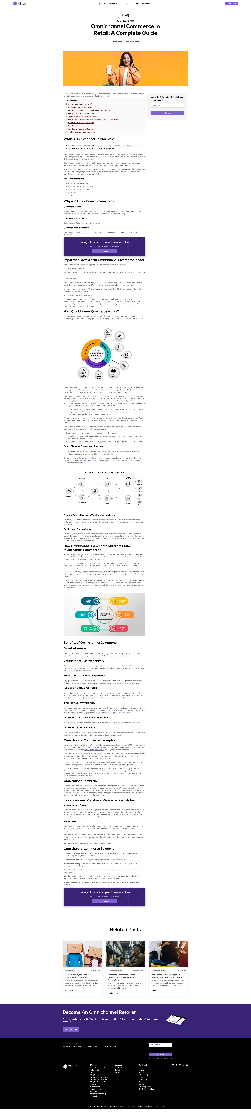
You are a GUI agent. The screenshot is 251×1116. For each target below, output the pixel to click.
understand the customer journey (79, 671)
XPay (92, 1072)
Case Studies (143, 1080)
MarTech (118, 1072)
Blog (140, 1082)
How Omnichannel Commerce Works (81, 113)
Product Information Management (97, 1090)
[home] (31, 3)
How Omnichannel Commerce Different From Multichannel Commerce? (93, 120)
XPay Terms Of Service (135, 1106)
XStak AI (93, 1084)
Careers (141, 1077)
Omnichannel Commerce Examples (80, 126)
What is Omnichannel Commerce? (80, 104)
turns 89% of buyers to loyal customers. (116, 713)
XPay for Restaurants (98, 1082)
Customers (142, 1070)
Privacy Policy (148, 1106)
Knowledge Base (145, 1087)
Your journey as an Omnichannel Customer (83, 116)
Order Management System (100, 1068)
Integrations (94, 1096)
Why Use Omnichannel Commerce (80, 107)
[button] (102, 3)
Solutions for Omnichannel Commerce (81, 132)
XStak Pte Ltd (108, 1106)
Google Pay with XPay (146, 1089)
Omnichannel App (96, 1087)
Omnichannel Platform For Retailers (81, 129)
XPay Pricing (143, 1075)
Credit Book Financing (98, 1094)
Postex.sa (142, 1091)
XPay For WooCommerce (99, 1077)
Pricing (136, 3)
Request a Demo (231, 3)
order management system (94, 750)
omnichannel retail (89, 460)
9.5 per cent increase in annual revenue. (116, 698)
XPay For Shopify (96, 1075)
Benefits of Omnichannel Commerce (81, 123)
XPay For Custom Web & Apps (100, 1080)
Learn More (104, 251)
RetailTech (118, 1068)
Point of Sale (95, 1070)
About (141, 1068)
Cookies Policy (160, 1106)
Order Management (117, 41)
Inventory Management (132, 41)
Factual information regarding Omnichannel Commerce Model (90, 110)
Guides (141, 1084)
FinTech (117, 1070)
